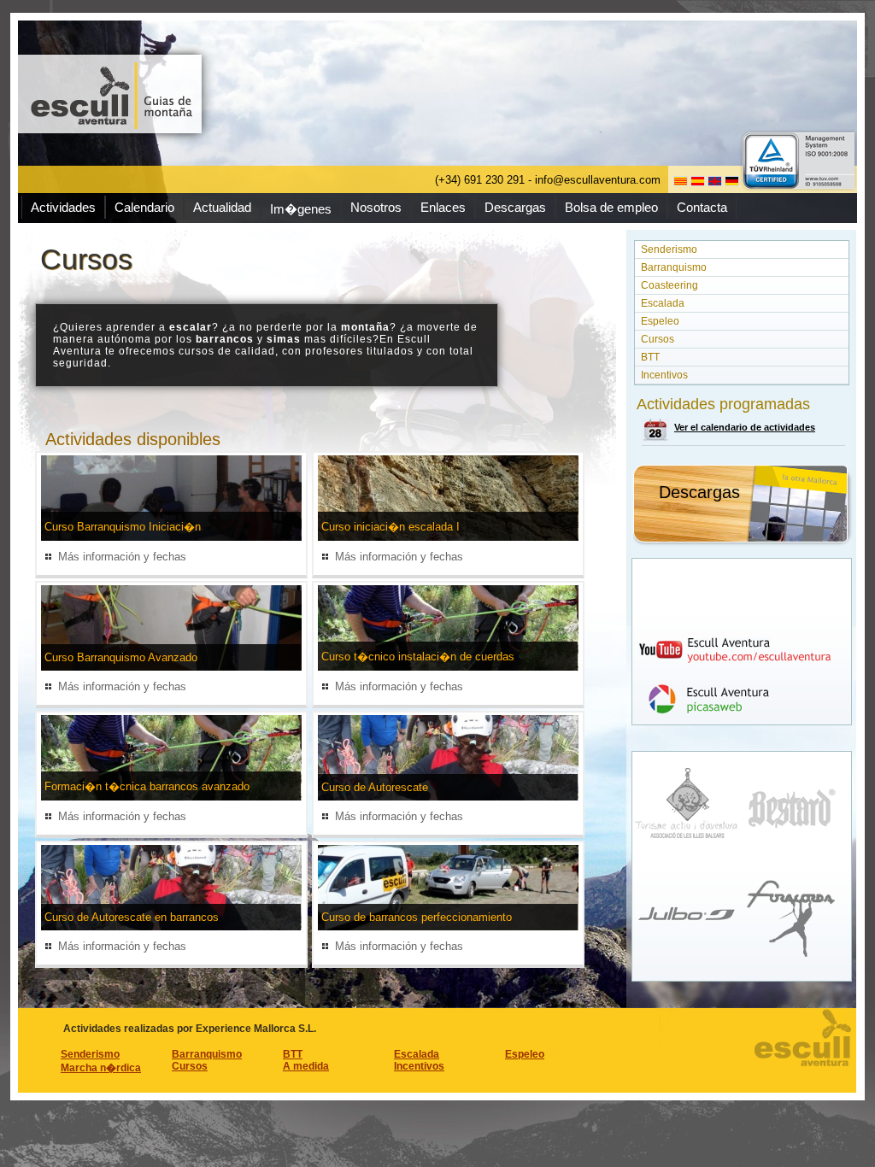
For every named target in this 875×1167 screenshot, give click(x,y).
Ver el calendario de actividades (744, 427)
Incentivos (664, 375)
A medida (306, 1066)
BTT (650, 357)
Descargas (515, 207)
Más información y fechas (122, 556)
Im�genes (301, 209)
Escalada (662, 303)
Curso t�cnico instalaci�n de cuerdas (417, 656)
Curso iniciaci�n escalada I (390, 526)
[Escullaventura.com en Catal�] (680, 181)
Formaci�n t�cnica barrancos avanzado (147, 786)
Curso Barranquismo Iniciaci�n (122, 526)
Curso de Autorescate (374, 787)
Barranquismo (674, 267)
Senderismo (669, 249)
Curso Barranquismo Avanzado (120, 657)
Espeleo (660, 321)
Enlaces (443, 207)
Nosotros (376, 207)
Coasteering (669, 285)
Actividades (63, 207)
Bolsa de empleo (611, 207)
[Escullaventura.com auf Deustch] (732, 181)
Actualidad (222, 207)
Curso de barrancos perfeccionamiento (416, 917)
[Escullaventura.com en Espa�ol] (697, 181)
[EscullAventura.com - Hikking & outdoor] (112, 94)
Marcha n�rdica (101, 1068)
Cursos (657, 339)
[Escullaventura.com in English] (715, 181)
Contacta (702, 207)
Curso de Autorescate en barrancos (131, 917)
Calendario (144, 207)
